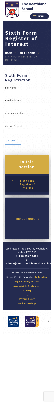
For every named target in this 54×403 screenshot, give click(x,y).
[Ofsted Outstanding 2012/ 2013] (32, 321)
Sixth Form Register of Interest (27, 184)
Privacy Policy (27, 298)
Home (8, 53)
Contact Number (14, 113)
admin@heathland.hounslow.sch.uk (29, 263)
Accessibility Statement (27, 286)
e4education (40, 277)
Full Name (10, 87)
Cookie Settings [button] (27, 303)
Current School (13, 126)
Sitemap (27, 290)
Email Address (13, 100)
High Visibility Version (27, 281)
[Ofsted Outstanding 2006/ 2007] (13, 321)
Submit (13, 140)
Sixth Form (27, 53)
